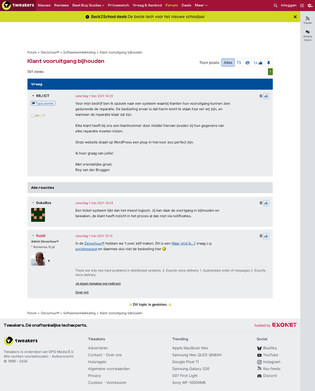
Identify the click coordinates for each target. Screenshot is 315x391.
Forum (32, 52)
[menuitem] (275, 5)
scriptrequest (86, 249)
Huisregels (97, 361)
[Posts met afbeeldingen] (247, 62)
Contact (95, 354)
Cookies (95, 382)
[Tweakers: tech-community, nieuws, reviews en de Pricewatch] (18, 5)
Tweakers (12, 352)
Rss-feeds (271, 368)
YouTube (270, 354)
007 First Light (185, 375)
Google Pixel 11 (185, 361)
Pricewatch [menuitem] (118, 5)
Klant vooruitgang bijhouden (121, 52)
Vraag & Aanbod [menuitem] (147, 5)
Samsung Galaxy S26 (190, 368)
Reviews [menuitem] (61, 5)
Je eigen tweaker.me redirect (98, 283)
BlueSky (270, 348)
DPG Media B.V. (61, 352)
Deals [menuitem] (186, 5)
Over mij (82, 292)
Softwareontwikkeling (79, 52)
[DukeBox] (38, 215)
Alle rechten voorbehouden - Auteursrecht (38, 356)
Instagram (271, 361)
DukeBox (43, 203)
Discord (270, 375)
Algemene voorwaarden (109, 368)
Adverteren (98, 348)
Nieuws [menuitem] (44, 5)
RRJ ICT (42, 96)
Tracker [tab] (307, 22)
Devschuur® (50, 52)
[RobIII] (38, 259)
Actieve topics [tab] (307, 38)
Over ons (114, 354)
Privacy (94, 375)
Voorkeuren (116, 382)
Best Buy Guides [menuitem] (86, 5)
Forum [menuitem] (172, 5)
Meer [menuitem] (199, 5)
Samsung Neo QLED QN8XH (197, 354)
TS (239, 62)
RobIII (40, 236)
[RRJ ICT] (38, 115)
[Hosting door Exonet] (276, 325)
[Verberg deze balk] (295, 17)
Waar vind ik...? (184, 243)
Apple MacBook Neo (190, 348)
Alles (228, 62)
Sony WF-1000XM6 (189, 382)
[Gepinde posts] (269, 62)
